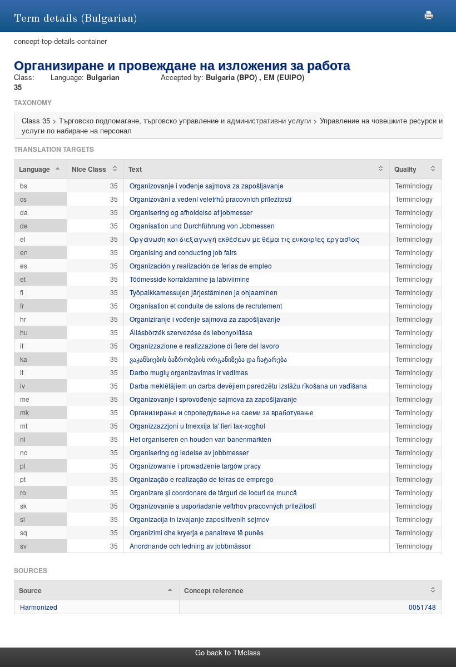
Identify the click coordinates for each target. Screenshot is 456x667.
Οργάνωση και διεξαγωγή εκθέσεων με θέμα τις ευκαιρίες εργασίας (245, 238)
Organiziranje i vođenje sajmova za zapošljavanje (205, 318)
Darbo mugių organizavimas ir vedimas (189, 372)
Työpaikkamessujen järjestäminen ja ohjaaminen (203, 292)
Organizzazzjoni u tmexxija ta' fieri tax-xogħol (197, 425)
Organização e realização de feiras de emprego (202, 479)
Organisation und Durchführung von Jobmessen (202, 225)
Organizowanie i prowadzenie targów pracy (195, 465)
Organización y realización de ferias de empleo (201, 265)
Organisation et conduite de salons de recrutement (206, 305)
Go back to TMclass (228, 652)
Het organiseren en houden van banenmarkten (200, 439)
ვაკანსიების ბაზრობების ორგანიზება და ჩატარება (208, 359)
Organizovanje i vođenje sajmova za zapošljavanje (207, 185)
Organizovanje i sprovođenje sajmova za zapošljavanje (213, 399)
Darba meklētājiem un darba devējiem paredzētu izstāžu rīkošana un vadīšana (248, 385)
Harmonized (38, 606)
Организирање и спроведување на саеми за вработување (222, 412)
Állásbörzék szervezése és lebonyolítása (191, 332)
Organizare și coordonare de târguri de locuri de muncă (213, 492)
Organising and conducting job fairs (183, 252)
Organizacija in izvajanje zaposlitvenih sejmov (199, 519)
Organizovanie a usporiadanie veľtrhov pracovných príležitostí (223, 505)
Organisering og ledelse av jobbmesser (189, 452)
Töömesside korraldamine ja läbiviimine (190, 278)
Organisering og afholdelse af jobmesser (191, 212)
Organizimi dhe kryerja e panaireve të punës (197, 532)
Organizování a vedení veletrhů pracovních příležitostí (210, 198)
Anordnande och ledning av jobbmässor (190, 545)
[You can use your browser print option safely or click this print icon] (428, 13)
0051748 (422, 606)
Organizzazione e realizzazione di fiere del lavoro (204, 345)
